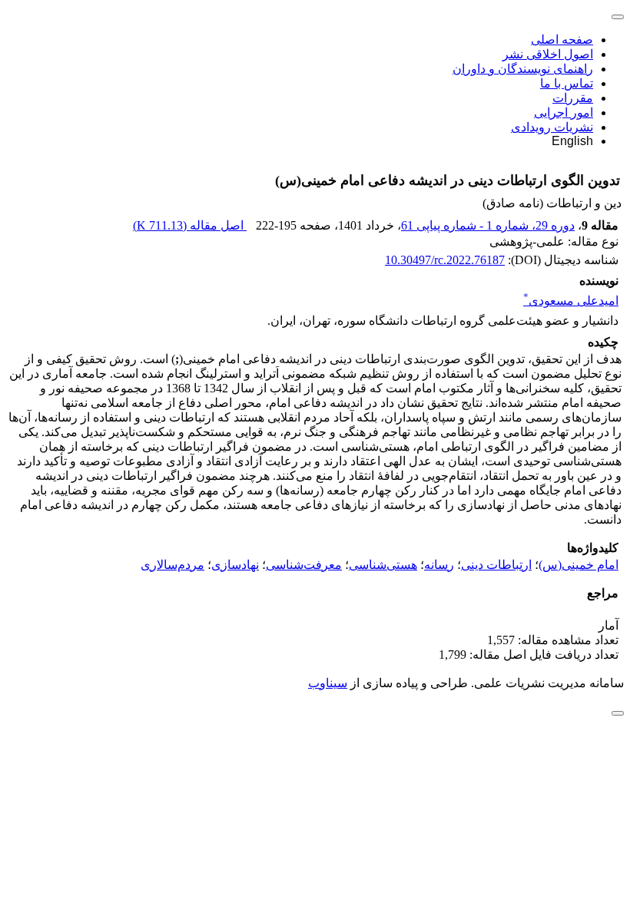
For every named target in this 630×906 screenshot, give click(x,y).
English (572, 140)
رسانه (439, 564)
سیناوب (327, 682)
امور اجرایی (563, 112)
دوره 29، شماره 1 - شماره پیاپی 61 (488, 225)
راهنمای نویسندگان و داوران (523, 68)
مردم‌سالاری (172, 564)
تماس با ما (566, 83)
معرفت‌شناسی (304, 564)
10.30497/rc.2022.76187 (445, 259)
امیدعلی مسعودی (570, 300)
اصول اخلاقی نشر (547, 54)
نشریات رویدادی (552, 127)
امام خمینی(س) (578, 564)
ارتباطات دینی (496, 564)
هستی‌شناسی (383, 564)
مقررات (572, 97)
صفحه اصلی (562, 39)
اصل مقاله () (190, 225)
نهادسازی (235, 564)
